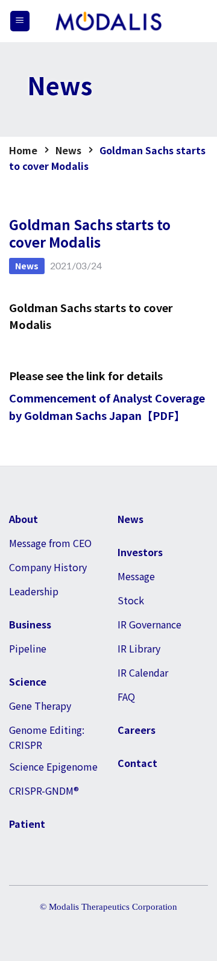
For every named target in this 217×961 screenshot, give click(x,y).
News (68, 150)
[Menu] (20, 21)
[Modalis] (108, 21)
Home (23, 150)
